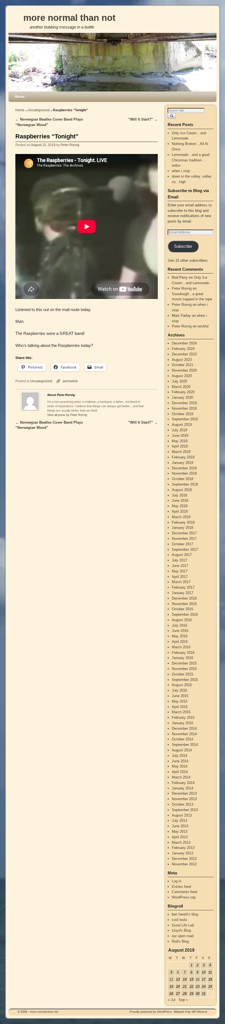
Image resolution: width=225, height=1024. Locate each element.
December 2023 (184, 354)
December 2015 (184, 663)
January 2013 (182, 853)
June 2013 (180, 826)
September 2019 (185, 419)
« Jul (171, 1000)
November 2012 (184, 864)
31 (204, 994)
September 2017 (185, 549)
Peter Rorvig (70, 145)
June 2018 (180, 500)
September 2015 (185, 680)
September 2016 (185, 614)
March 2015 (181, 712)
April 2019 (180, 446)
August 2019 (182, 425)
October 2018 (182, 479)
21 (185, 987)
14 (185, 979)
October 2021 (182, 365)
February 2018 (183, 522)
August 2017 (182, 555)
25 (210, 987)
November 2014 (184, 734)
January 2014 (182, 788)
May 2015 (179, 701)
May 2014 (179, 766)
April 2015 (180, 707)
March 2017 (181, 582)
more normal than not (69, 18)
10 (204, 972)
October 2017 (182, 544)
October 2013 (182, 804)
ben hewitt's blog (185, 914)
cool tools (179, 920)
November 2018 (184, 473)
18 (210, 979)
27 (178, 994)
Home (19, 97)
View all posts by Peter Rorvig (67, 415)
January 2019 (182, 463)
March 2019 (181, 452)
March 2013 (181, 842)
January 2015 (182, 723)
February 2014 (183, 783)
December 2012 (184, 859)
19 (171, 987)
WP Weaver (199, 1011)
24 (204, 987)
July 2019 (179, 430)
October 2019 (182, 414)
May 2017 (179, 571)
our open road (182, 936)
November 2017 (184, 539)
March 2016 (181, 647)
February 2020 (183, 392)
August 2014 (182, 750)
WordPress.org (183, 897)
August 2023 (182, 360)
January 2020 (182, 397)
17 (204, 979)
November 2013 (184, 799)
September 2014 (185, 745)
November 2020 (184, 370)
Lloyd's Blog (181, 930)
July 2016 (179, 625)
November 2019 (184, 408)
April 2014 (180, 772)
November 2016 (184, 604)
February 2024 (183, 349)
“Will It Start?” (143, 119)
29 (191, 994)
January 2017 (182, 593)
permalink (70, 381)
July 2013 (179, 820)
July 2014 (179, 756)
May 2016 (179, 636)
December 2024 (184, 343)
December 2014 (184, 728)
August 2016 (182, 620)
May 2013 (179, 831)
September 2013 (185, 810)
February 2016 (183, 653)
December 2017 (184, 533)
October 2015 (182, 674)
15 (191, 979)
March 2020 (181, 387)
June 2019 (180, 435)
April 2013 (180, 837)
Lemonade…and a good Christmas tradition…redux (190, 160)
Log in (176, 881)
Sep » (183, 1000)
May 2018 (179, 506)
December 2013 (184, 793)
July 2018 (179, 495)
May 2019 (179, 441)
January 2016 (182, 658)
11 (210, 972)
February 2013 (183, 848)
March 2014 (181, 777)
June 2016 (180, 631)
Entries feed (181, 887)
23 (197, 987)
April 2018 (180, 511)
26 (171, 994)
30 (197, 994)
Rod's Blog (180, 941)
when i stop (181, 171)
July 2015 (179, 690)
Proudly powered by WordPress (151, 1011)
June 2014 (180, 761)
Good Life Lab (183, 925)
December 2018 (184, 468)
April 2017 (180, 577)
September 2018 (185, 484)
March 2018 (181, 517)
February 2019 (183, 457)
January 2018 (182, 528)
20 (178, 987)
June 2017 (180, 566)
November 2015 (184, 669)
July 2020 (179, 381)
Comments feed (184, 892)
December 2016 (184, 598)
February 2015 (183, 717)
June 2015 (180, 696)
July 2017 (179, 560)
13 (178, 979)
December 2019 (184, 403)
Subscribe (183, 246)
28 (185, 994)
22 (191, 987)
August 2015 (182, 685)
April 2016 (180, 642)
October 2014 (182, 739)
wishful (203, 326)
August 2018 (182, 490)
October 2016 (182, 609)
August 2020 (182, 376)
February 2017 (183, 587)
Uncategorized (39, 110)
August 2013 (182, 815)
